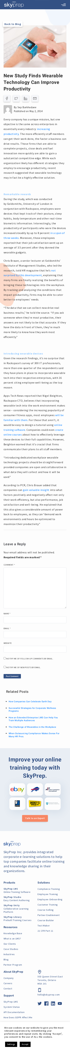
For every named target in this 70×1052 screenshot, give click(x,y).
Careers (8, 983)
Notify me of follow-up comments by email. (29, 658)
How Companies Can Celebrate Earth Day (30, 701)
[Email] (35, 98)
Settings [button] (11, 1044)
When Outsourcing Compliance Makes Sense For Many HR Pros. (34, 735)
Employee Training (48, 894)
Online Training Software (17, 890)
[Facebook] (7, 98)
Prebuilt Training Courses (18, 918)
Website (8, 643)
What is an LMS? (12, 938)
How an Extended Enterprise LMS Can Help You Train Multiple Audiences (33, 719)
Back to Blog (12, 24)
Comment (9, 564)
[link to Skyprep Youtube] (60, 1004)
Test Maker (44, 925)
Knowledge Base (13, 933)
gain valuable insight (36, 490)
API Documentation (14, 1012)
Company (9, 978)
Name (7, 613)
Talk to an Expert (35, 818)
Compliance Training (49, 888)
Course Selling (46, 909)
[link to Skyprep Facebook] (46, 1004)
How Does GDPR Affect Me (18, 1017)
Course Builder (46, 920)
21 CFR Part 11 (45, 930)
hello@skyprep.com (49, 994)
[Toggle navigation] (63, 4)
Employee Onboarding (50, 899)
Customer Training (48, 904)
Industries (9, 954)
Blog (6, 959)
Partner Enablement (49, 915)
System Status (12, 1006)
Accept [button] (25, 1044)
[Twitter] (16, 98)
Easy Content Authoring (17, 899)
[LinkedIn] (25, 98)
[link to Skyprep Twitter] (40, 1004)
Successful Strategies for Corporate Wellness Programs (32, 710)
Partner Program (13, 964)
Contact (8, 988)
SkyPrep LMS (11, 1001)
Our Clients (10, 943)
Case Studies (11, 949)
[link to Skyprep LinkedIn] (53, 1004)
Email (7, 628)
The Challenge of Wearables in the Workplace (32, 727)
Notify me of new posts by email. (23, 667)
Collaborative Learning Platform (16, 908)
